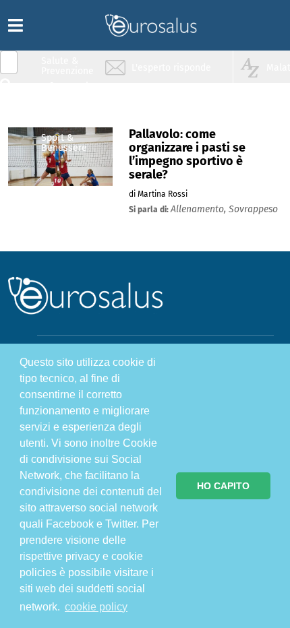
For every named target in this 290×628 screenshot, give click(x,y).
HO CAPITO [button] (223, 485)
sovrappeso (253, 209)
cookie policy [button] (96, 607)
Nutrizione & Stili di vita (68, 116)
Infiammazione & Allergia (71, 91)
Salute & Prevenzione (67, 65)
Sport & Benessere (64, 142)
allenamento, (200, 209)
